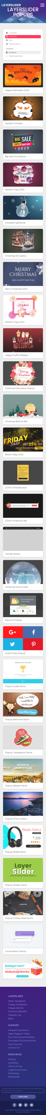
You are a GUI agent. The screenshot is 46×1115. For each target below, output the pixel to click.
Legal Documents (17, 1070)
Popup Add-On (16, 1008)
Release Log (14, 1015)
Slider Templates (17, 1001)
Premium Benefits (17, 1011)
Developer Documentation (22, 1040)
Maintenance (14, 44)
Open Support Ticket (19, 1033)
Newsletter (14, 1077)
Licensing (13, 1063)
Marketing (13, 1073)
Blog (10, 1018)
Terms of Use (15, 1066)
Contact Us (14, 1047)
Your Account (15, 1044)
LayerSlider (11, 5)
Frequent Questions (18, 1030)
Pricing (11, 1059)
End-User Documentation (21, 1037)
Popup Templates (17, 1004)
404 (10, 40)
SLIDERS (13, 33)
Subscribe (23, 1097)
